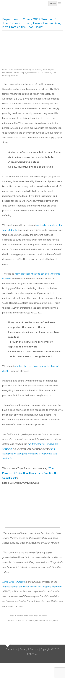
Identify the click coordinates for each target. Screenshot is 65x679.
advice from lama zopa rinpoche (32, 615)
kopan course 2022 (17, 620)
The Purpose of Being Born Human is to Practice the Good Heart (30, 473)
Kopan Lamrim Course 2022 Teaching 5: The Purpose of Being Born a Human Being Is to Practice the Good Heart (32, 23)
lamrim (31, 620)
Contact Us (12, 649)
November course (43, 620)
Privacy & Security (29, 649)
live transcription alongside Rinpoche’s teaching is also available (29, 453)
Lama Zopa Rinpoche (13, 581)
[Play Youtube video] (33, 508)
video (55, 620)
